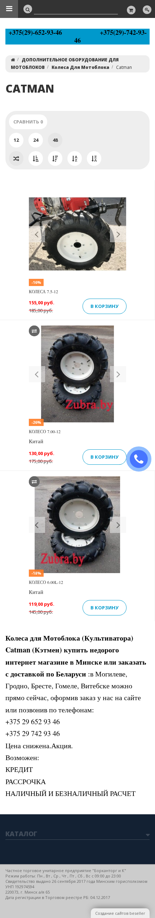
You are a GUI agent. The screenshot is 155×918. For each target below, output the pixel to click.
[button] (37, 234)
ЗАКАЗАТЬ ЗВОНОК (141, 459)
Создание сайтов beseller (120, 913)
